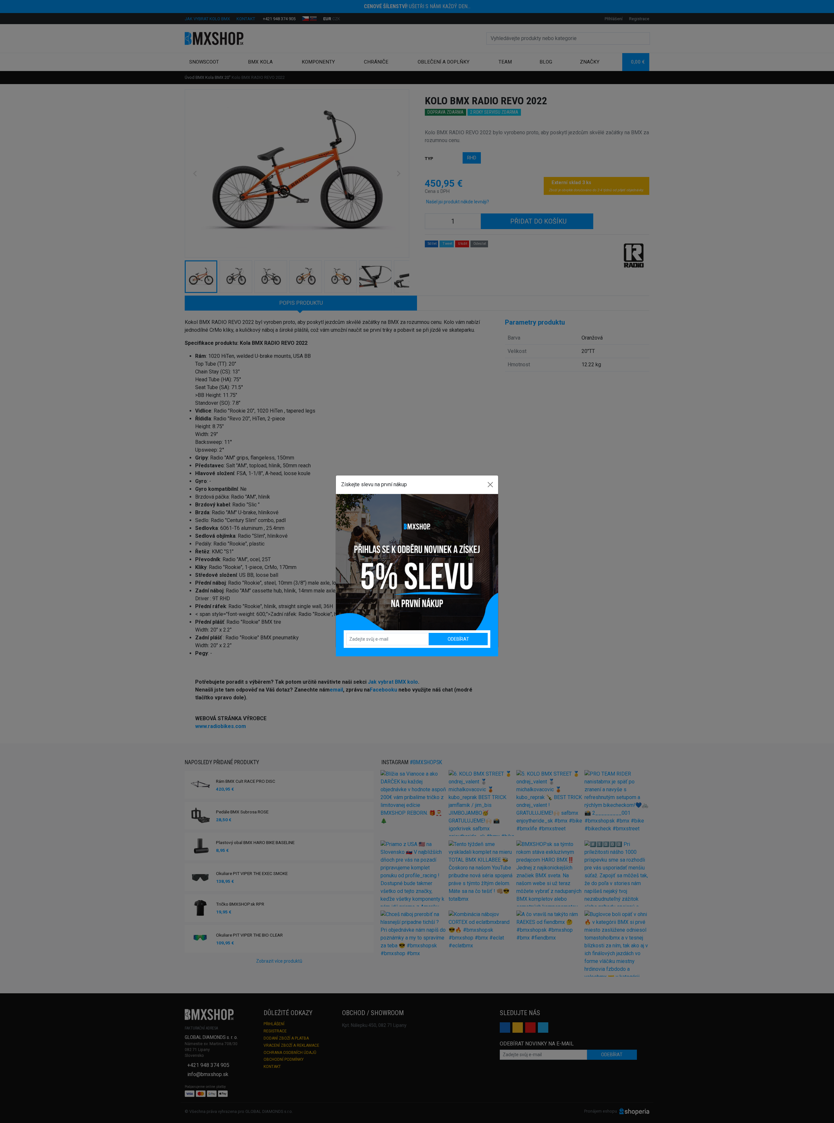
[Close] (490, 484)
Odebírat (458, 639)
